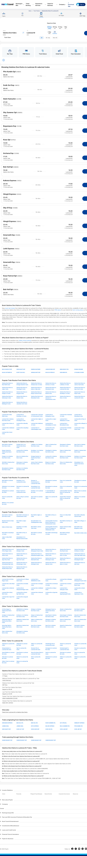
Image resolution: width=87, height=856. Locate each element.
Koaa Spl (6, 140)
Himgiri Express (9, 194)
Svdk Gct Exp (8, 85)
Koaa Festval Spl (10, 276)
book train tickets (10, 308)
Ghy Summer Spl (10, 112)
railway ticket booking (25, 340)
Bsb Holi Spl (8, 167)
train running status (78, 310)
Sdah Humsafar (9, 99)
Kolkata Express (9, 181)
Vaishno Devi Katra (8, 76)
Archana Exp (8, 153)
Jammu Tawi (6, 104)
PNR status (58, 310)
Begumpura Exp (9, 126)
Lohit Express (8, 249)
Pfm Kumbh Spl (9, 72)
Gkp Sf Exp (7, 208)
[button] (54, 32)
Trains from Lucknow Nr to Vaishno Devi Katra (14, 712)
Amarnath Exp (9, 235)
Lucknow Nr (69, 76)
